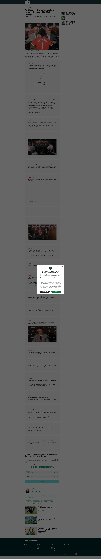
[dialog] (50, 279)
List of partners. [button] (58, 284)
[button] (50, 280)
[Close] (63, 266)
